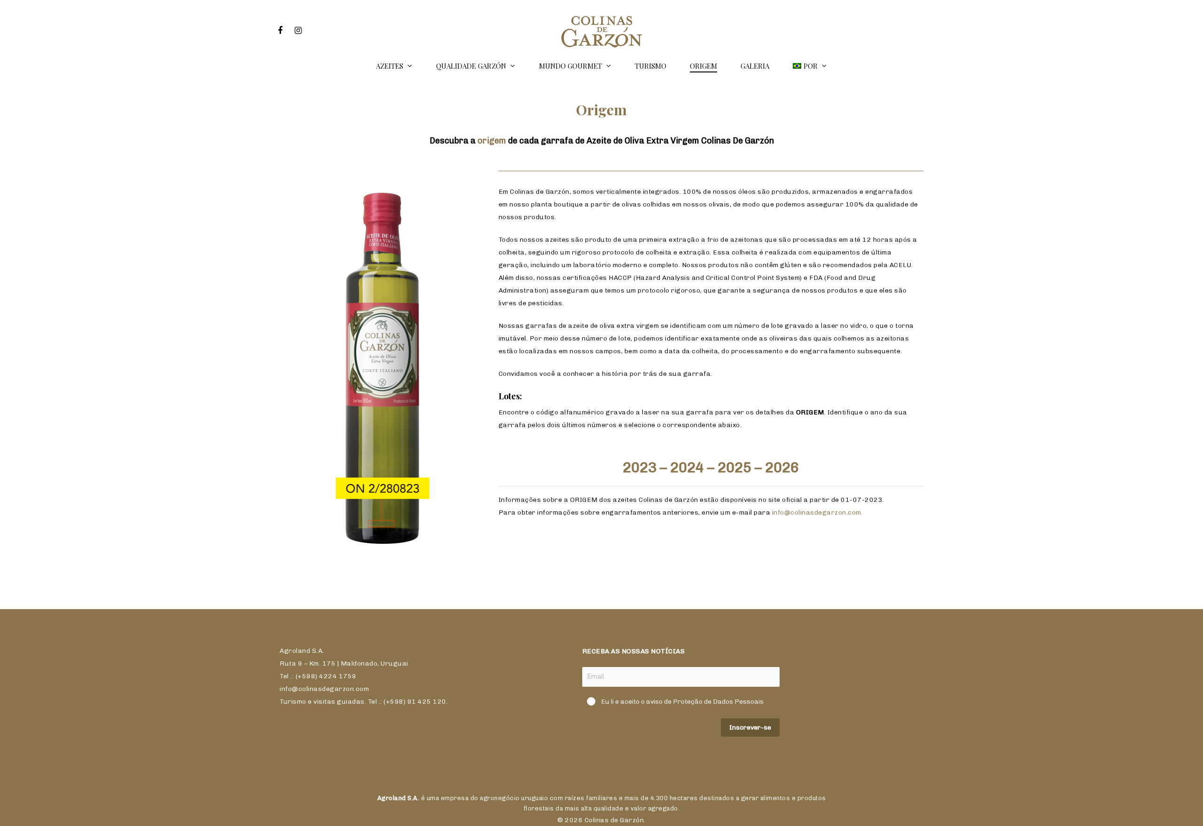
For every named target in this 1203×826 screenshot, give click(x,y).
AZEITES (389, 66)
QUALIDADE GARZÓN (471, 66)
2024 (687, 467)
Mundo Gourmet (570, 66)
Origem (703, 66)
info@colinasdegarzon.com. (817, 512)
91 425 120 (426, 702)
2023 (639, 467)
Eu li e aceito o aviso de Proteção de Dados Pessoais (682, 702)
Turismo (650, 66)
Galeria (755, 66)
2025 (734, 467)
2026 (782, 467)
